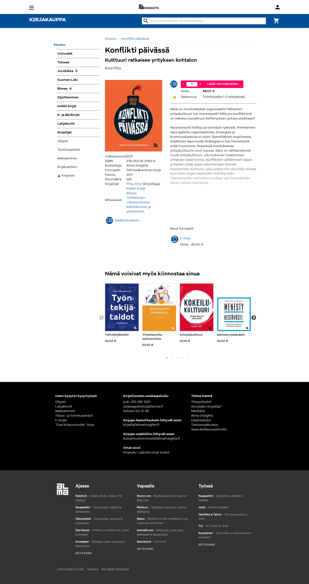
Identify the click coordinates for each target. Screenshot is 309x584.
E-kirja (185, 238)
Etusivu (110, 38)
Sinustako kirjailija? (206, 406)
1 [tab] (167, 358)
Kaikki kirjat (135, 188)
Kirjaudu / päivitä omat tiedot (146, 452)
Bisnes (131, 193)
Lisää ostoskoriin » (223, 84)
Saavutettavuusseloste (209, 429)
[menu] (32, 8)
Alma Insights (202, 415)
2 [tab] (172, 358)
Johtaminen (135, 197)
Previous (101, 317)
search (146, 21)
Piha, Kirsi (134, 184)
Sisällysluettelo (127, 220)
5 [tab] (188, 358)
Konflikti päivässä (135, 38)
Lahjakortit (63, 406)
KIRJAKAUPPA (47, 20)
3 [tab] (177, 358)
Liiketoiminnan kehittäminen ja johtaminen (138, 207)
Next (253, 317)
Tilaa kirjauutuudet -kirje (74, 424)
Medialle (198, 411)
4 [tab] (183, 358)
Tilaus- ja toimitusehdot (74, 415)
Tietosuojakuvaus (204, 424)
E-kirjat (61, 420)
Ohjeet (60, 402)
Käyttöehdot (201, 420)
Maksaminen (65, 411)
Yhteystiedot (201, 402)
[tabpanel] (122, 314)
